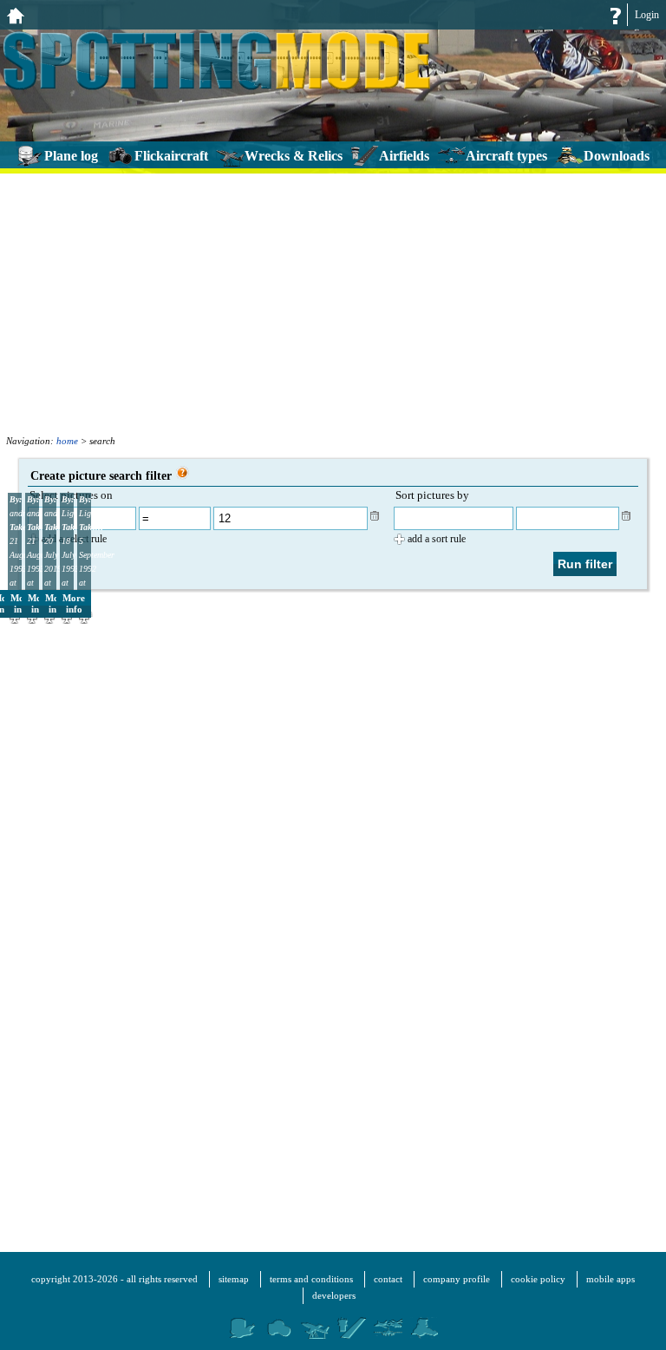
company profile (456, 1279)
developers (334, 1295)
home (67, 441)
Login (647, 15)
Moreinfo (73, 603)
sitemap (234, 1279)
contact (388, 1279)
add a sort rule (437, 539)
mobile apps (610, 1279)
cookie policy (538, 1279)
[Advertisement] (333, 301)
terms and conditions (311, 1279)
